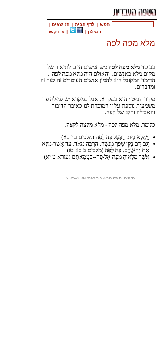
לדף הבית (85, 24)
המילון (94, 31)
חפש (105, 24)
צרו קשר (55, 31)
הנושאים (60, 24)
